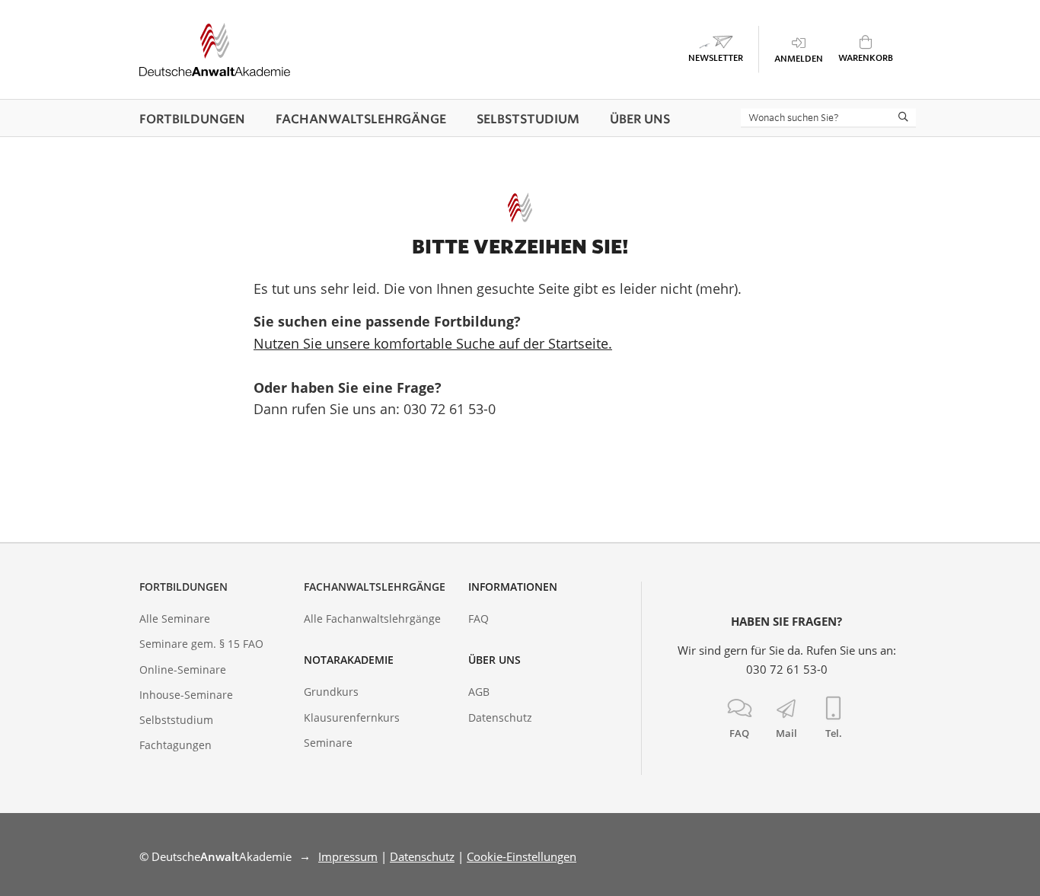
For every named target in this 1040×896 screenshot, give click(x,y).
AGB (479, 691)
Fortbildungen (183, 586)
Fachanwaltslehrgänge (374, 586)
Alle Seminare (174, 618)
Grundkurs (331, 691)
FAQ (478, 618)
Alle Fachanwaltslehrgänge (372, 618)
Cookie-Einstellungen (521, 856)
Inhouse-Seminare (186, 694)
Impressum (348, 856)
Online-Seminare (182, 669)
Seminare (328, 742)
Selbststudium (176, 720)
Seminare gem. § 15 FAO (201, 643)
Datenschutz (500, 717)
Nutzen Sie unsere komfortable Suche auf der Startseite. (433, 343)
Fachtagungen (175, 745)
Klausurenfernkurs (352, 717)
